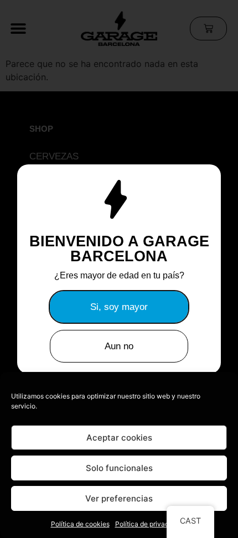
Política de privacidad (148, 524)
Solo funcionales (119, 468)
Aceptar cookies (119, 437)
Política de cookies (80, 524)
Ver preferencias (119, 498)
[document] (119, 269)
